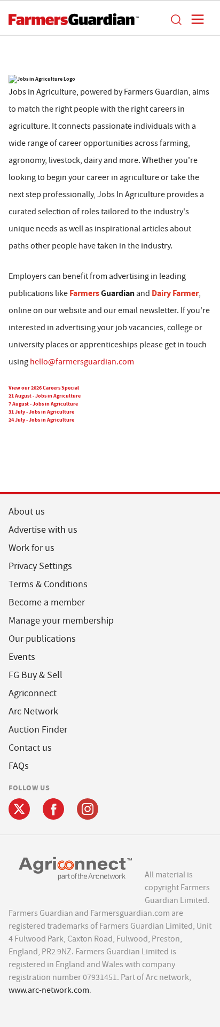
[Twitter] (19, 809)
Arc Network (33, 711)
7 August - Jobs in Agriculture (43, 403)
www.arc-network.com (49, 990)
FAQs (19, 766)
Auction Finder (38, 729)
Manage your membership (61, 620)
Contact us (30, 748)
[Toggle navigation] (194, 19)
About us (27, 511)
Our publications (42, 639)
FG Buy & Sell (35, 675)
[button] (176, 19)
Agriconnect (33, 693)
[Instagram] (87, 809)
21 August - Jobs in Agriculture (45, 395)
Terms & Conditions (48, 584)
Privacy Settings (40, 566)
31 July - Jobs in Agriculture (41, 411)
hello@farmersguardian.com (82, 361)
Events (22, 657)
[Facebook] (53, 809)
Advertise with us (43, 530)
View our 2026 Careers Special (44, 387)
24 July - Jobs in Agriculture (41, 419)
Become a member (47, 602)
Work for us (31, 548)
